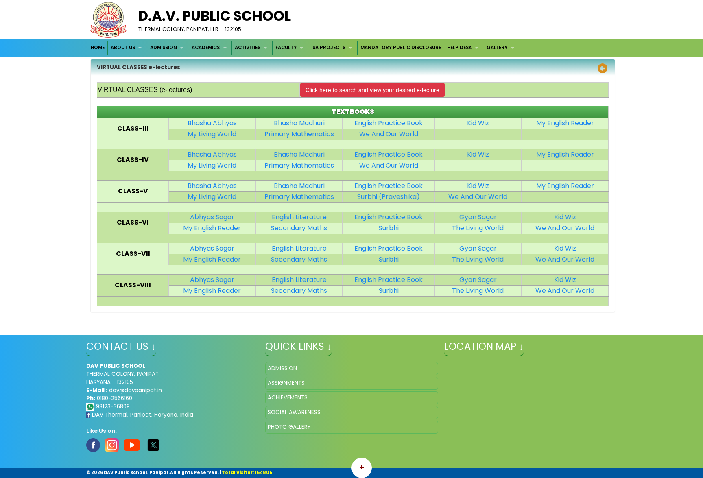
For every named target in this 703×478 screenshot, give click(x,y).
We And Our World (388, 134)
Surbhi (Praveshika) (388, 196)
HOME (98, 47)
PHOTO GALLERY (289, 427)
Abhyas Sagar (212, 217)
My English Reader (565, 123)
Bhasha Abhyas (212, 123)
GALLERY (497, 47)
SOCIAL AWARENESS (294, 412)
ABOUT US (123, 47)
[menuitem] (98, 48)
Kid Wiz (478, 123)
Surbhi (389, 228)
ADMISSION (163, 47)
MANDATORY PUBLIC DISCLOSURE (400, 47)
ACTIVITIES (247, 47)
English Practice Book (388, 123)
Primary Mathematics (299, 134)
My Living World (212, 134)
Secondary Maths (299, 228)
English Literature (299, 217)
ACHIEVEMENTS (288, 398)
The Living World (478, 228)
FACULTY (286, 47)
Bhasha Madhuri (299, 123)
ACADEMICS (206, 47)
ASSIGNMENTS (286, 383)
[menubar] (304, 48)
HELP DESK (459, 47)
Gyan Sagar (478, 217)
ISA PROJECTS (328, 47)
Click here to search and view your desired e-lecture (372, 90)
